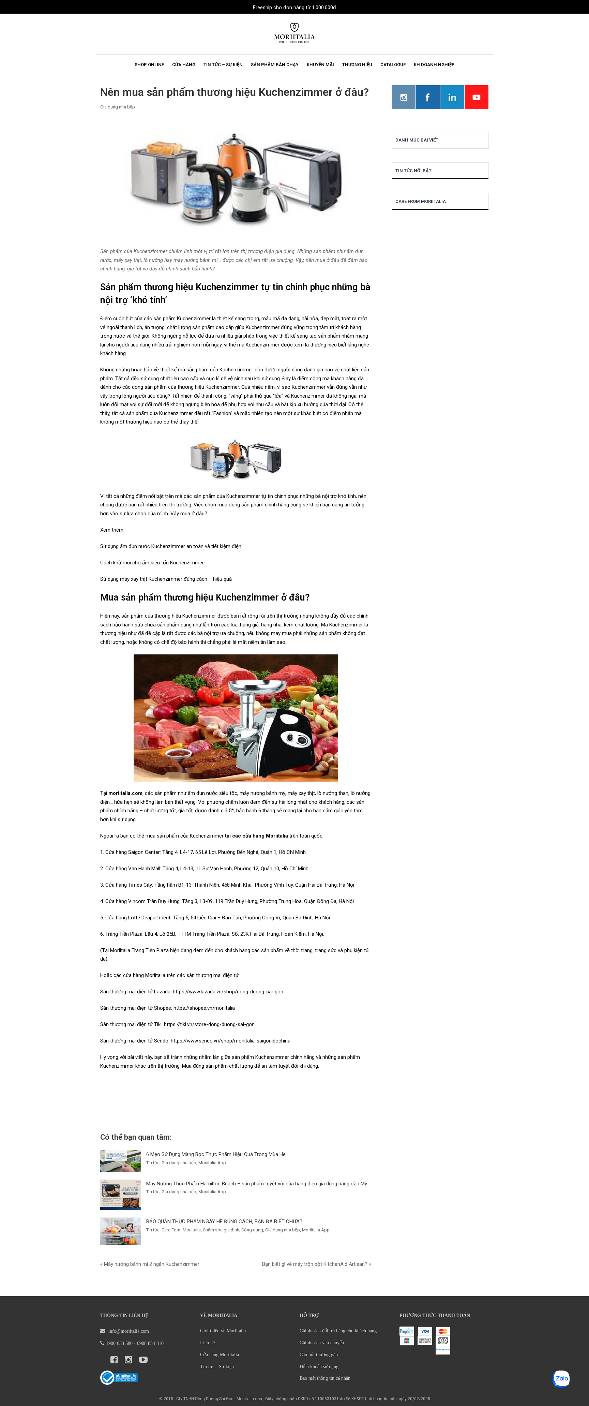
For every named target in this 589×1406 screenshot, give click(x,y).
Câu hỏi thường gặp (319, 1354)
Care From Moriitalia (420, 201)
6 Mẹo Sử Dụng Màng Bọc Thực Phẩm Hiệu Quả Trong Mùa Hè (216, 1154)
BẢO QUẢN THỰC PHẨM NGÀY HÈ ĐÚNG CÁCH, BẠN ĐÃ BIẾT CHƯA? (224, 1221)
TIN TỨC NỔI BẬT (413, 170)
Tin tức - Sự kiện (217, 1366)
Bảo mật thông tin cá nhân (325, 1378)
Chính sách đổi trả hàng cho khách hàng (338, 1330)
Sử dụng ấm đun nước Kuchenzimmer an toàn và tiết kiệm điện (170, 546)
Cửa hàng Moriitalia (219, 1354)
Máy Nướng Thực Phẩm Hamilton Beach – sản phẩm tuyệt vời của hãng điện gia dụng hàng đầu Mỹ (256, 1184)
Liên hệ (207, 1342)
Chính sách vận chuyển (322, 1342)
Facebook (428, 97)
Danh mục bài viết (416, 140)
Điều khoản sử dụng (319, 1366)
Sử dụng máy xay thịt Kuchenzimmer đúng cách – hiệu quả (166, 579)
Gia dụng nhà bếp (117, 106)
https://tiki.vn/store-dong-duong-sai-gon (209, 1024)
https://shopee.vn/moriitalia (204, 1008)
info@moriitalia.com (128, 1331)
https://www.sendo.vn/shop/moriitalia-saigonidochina (230, 1041)
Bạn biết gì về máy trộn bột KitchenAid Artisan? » (316, 1264)
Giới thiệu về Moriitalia (223, 1330)
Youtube (476, 97)
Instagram (404, 97)
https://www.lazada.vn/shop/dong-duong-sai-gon (228, 992)
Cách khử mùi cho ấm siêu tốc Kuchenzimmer (152, 563)
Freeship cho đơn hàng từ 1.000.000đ (294, 7)
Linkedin (452, 97)
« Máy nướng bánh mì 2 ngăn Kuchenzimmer (149, 1264)
